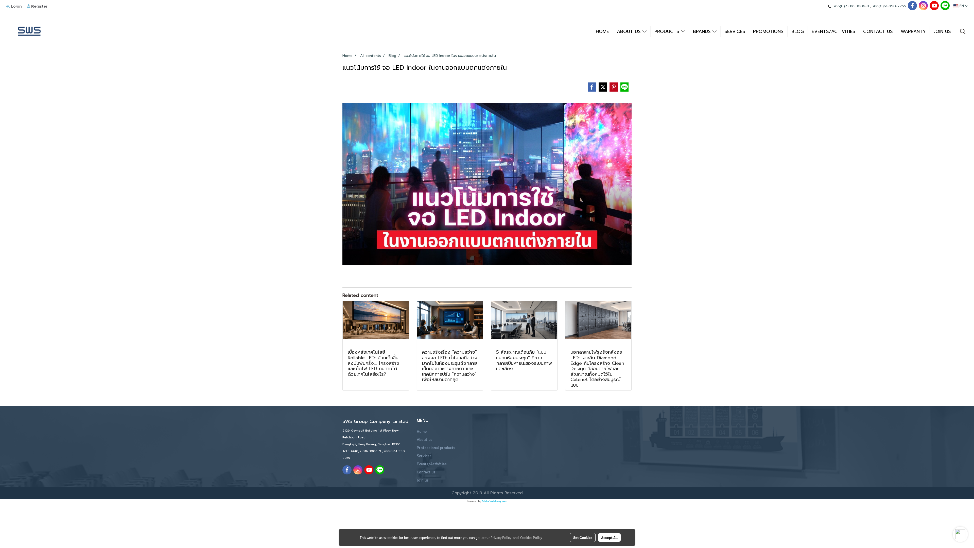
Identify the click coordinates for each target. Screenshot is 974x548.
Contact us (426, 472)
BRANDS (702, 31)
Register (38, 6)
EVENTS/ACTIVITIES (833, 31)
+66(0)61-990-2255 (889, 6)
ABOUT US (629, 31)
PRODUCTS (667, 31)
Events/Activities (432, 464)
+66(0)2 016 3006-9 (851, 6)
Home (422, 432)
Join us (423, 480)
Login (16, 6)
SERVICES (734, 31)
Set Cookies (582, 537)
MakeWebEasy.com (494, 501)
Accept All (609, 537)
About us (424, 440)
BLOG (797, 31)
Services (424, 456)
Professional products (436, 448)
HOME (602, 31)
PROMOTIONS (768, 31)
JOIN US (942, 31)
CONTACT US (878, 31)
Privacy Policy (501, 537)
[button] (962, 31)
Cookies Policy (531, 537)
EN (961, 6)
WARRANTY (913, 31)
